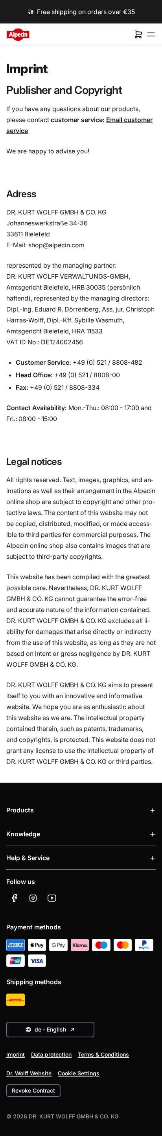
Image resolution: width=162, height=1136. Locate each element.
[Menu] (151, 34)
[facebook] (14, 898)
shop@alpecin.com (56, 245)
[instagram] (33, 898)
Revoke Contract (33, 1090)
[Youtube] (52, 898)
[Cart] (138, 34)
